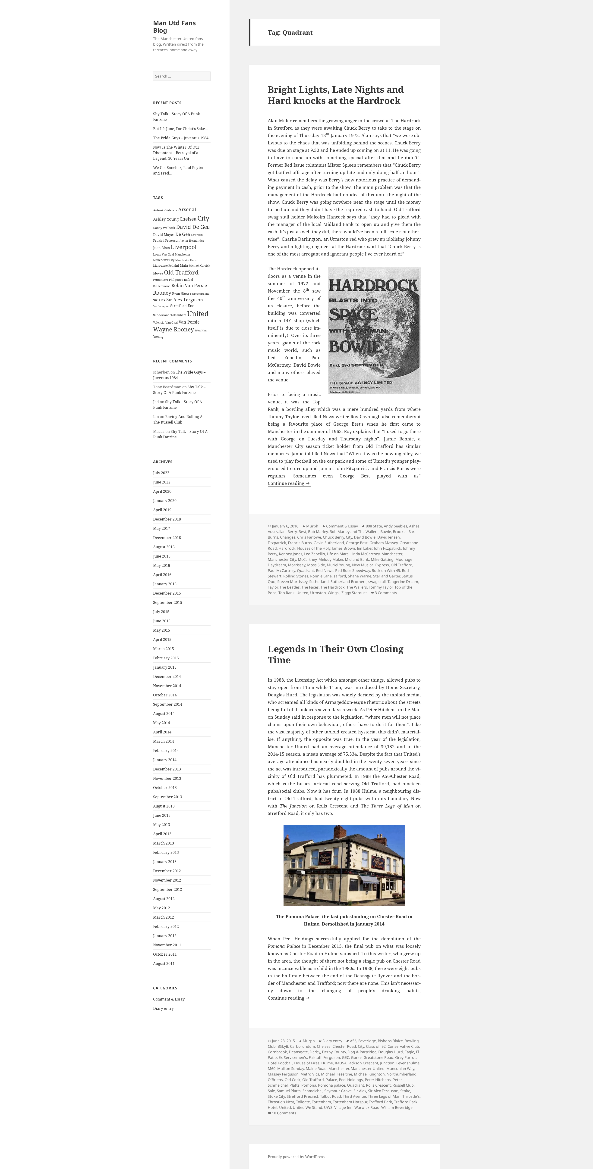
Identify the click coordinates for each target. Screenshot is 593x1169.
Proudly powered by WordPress (296, 1156)
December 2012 (167, 870)
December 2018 (167, 519)
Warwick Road (366, 1107)
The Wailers (357, 587)
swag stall (377, 581)
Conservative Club (403, 1046)
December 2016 (167, 537)
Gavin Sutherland (329, 542)
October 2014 (165, 695)
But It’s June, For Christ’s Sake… (180, 128)
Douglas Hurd (390, 1051)
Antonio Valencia (165, 210)
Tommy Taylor (381, 587)
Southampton (161, 306)
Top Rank (286, 592)
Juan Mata (161, 247)
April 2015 (162, 639)
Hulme (327, 1063)
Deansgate (298, 1051)
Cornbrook (277, 1051)
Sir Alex (159, 300)
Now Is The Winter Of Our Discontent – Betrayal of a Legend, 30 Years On (176, 153)
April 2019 (162, 509)
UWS (328, 1107)
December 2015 (167, 593)
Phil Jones (176, 280)
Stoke (405, 1090)
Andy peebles (395, 526)
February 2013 (166, 852)
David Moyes (163, 234)
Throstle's (411, 1096)
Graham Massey (383, 542)
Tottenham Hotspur (350, 1101)
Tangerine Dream (403, 581)
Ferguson (172, 240)
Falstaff (315, 1057)
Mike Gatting (382, 559)
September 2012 (167, 889)
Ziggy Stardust (354, 592)
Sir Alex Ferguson (184, 299)
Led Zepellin (314, 553)
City (203, 218)
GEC (345, 1057)
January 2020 (165, 500)
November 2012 (167, 880)
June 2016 (161, 556)
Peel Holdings (351, 1079)
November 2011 (167, 945)
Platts (295, 1085)
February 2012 (166, 926)
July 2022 (161, 472)
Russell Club (403, 1085)
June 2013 (161, 815)
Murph (312, 526)
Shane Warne (359, 576)
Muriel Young (338, 564)
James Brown (343, 548)
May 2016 (161, 565)
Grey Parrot (405, 1057)
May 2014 (161, 722)
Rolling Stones (295, 576)
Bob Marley (318, 531)
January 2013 (165, 861)
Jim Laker (364, 548)
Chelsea (188, 219)
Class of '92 (376, 1046)
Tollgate (303, 1101)
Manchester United (187, 260)
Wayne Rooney (173, 329)
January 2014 (165, 759)
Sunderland (161, 315)
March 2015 (163, 648)
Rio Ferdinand (161, 286)
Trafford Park (380, 1101)
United (198, 313)
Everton (197, 235)
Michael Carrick (199, 265)
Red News (324, 570)
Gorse (356, 1057)
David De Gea (193, 227)
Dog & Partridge (362, 1051)
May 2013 (161, 824)
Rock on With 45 (386, 570)
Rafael (188, 280)
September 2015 (167, 602)
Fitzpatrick (277, 542)
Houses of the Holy (313, 548)
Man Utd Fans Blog (174, 26)
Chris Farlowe (309, 537)
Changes (287, 537)
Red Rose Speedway (352, 570)
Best (302, 531)
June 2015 (161, 620)
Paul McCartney (281, 570)
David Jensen (388, 537)
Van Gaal (171, 322)
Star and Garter (386, 576)
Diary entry (163, 1008)
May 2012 (161, 907)
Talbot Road (330, 1096)
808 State (374, 526)
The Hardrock (333, 587)
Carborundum (302, 1046)
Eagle (409, 1051)
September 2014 (167, 704)
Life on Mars (338, 553)
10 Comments (284, 1113)
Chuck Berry (333, 537)
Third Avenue (354, 1096)
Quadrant (305, 570)
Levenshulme (408, 1063)
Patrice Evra (160, 279)
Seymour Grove (338, 1090)
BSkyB (283, 1046)
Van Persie (189, 322)
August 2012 (164, 898)
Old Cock (292, 1079)
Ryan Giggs (180, 293)
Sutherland (319, 581)
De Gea (182, 234)
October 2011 (165, 954)
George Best (357, 542)
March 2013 (163, 843)
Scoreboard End (199, 293)
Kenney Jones (290, 553)
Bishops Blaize (390, 1040)
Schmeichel (312, 1090)
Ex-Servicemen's (293, 1057)
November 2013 (167, 778)
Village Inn (343, 1107)
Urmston (318, 592)
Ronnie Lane (321, 576)
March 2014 (163, 741)
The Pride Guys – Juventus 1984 (180, 137)
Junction (387, 1063)
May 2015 (161, 630)
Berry (292, 531)
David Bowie (364, 537)
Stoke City (276, 1096)
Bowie (385, 531)
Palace (331, 1079)
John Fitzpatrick (387, 548)
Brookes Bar (403, 531)
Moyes (158, 273)
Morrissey (296, 564)
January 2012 (165, 935)
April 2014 (162, 732)
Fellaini (158, 240)
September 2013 (167, 796)
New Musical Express (370, 564)
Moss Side (316, 564)
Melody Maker (331, 559)
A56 (353, 1040)
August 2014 (164, 713)
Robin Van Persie (189, 285)
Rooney (162, 292)
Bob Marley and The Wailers (354, 531)
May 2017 (161, 528)
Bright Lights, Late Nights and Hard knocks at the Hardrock (336, 94)
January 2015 (165, 667)
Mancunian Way (400, 1068)
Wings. (334, 592)
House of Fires (306, 1063)
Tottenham (178, 315)
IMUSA (341, 1063)
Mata (184, 265)
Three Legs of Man (384, 1096)
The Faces (310, 587)
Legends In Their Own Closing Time (336, 654)
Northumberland (401, 1074)
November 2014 (167, 685)
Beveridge (367, 1040)
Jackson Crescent (363, 1063)
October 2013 (165, 787)
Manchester (182, 254)
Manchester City (163, 260)
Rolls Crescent (378, 1085)
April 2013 (162, 833)
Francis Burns (300, 542)
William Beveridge (397, 1107)
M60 (271, 1068)
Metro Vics (309, 1074)
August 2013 (164, 806)
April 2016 (162, 574)
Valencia (158, 322)
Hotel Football (280, 1063)
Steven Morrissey (292, 581)
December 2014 (167, 676)
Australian (277, 531)
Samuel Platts (289, 1090)
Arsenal (187, 209)
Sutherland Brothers (348, 581)
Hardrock (287, 548)
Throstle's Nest (281, 1101)
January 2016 (165, 583)
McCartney (307, 559)
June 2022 (161, 482)
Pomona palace (331, 1085)
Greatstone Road (378, 1057)
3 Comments (386, 592)
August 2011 (164, 963)
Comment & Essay (169, 999)
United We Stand (307, 1107)
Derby (315, 1051)
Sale (271, 1090)
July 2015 (161, 611)
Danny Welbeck (164, 228)
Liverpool (183, 247)
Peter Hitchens (378, 1079)
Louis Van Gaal (163, 254)
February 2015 (166, 658)
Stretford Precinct (302, 1096)
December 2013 (167, 769)
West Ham (201, 330)
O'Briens (275, 1079)
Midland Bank (357, 559)
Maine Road (316, 1068)
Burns (273, 537)
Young (158, 336)
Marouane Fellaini (166, 265)
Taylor (273, 587)
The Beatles (290, 587)
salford (340, 576)
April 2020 (162, 491)
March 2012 (163, 917)
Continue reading (289, 483)
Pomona (308, 1085)
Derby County (334, 1051)
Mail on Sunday (290, 1068)
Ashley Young (166, 219)
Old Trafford (181, 272)
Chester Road (344, 1046)
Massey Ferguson (283, 1074)
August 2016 (164, 546)
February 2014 (166, 750)
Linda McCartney (365, 553)
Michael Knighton (369, 1074)
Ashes (414, 526)
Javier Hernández (192, 240)
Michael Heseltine (336, 1074)
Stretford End (182, 305)
